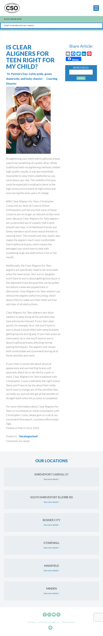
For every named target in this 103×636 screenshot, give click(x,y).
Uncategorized (28, 436)
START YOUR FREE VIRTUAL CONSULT (19, 25)
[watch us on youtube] (54, 615)
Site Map (31, 622)
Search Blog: (81, 67)
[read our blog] (58, 615)
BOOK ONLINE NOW (12, 19)
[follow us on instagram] (49, 615)
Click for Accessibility (48, 622)
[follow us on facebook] (45, 615)
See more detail (51, 479)
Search (81, 78)
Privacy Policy (68, 622)
